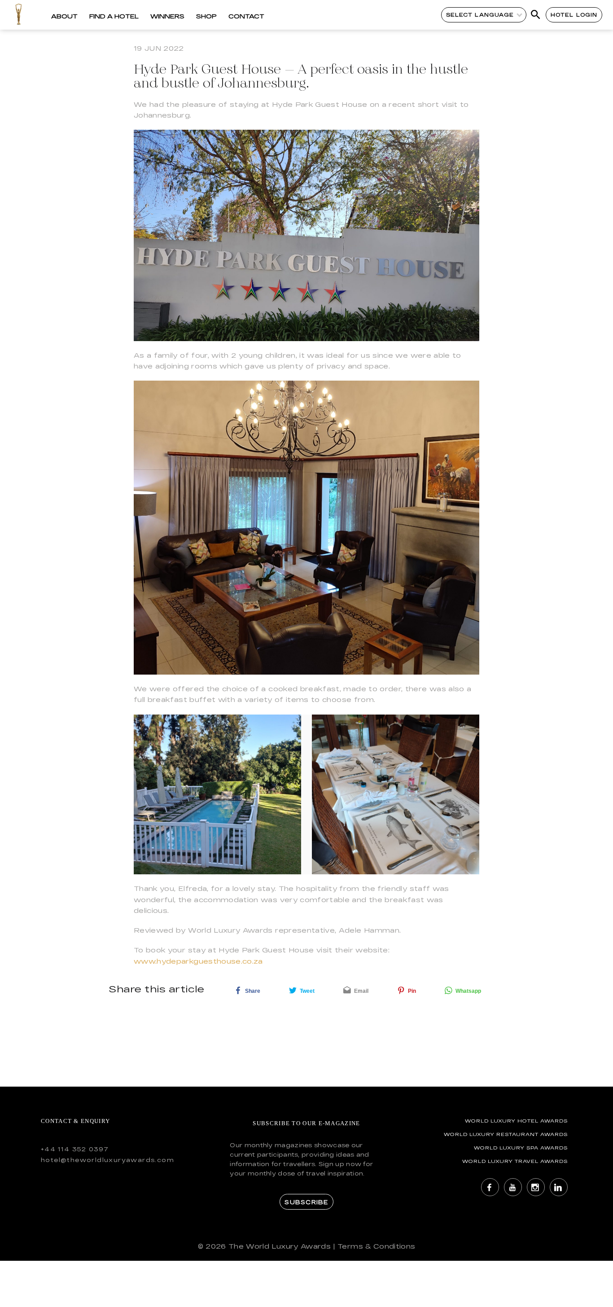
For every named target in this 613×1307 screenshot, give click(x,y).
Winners (167, 16)
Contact (246, 16)
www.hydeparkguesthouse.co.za (198, 961)
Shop (206, 16)
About (64, 16)
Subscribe (306, 1202)
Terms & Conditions (376, 1246)
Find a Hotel (114, 16)
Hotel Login (574, 15)
